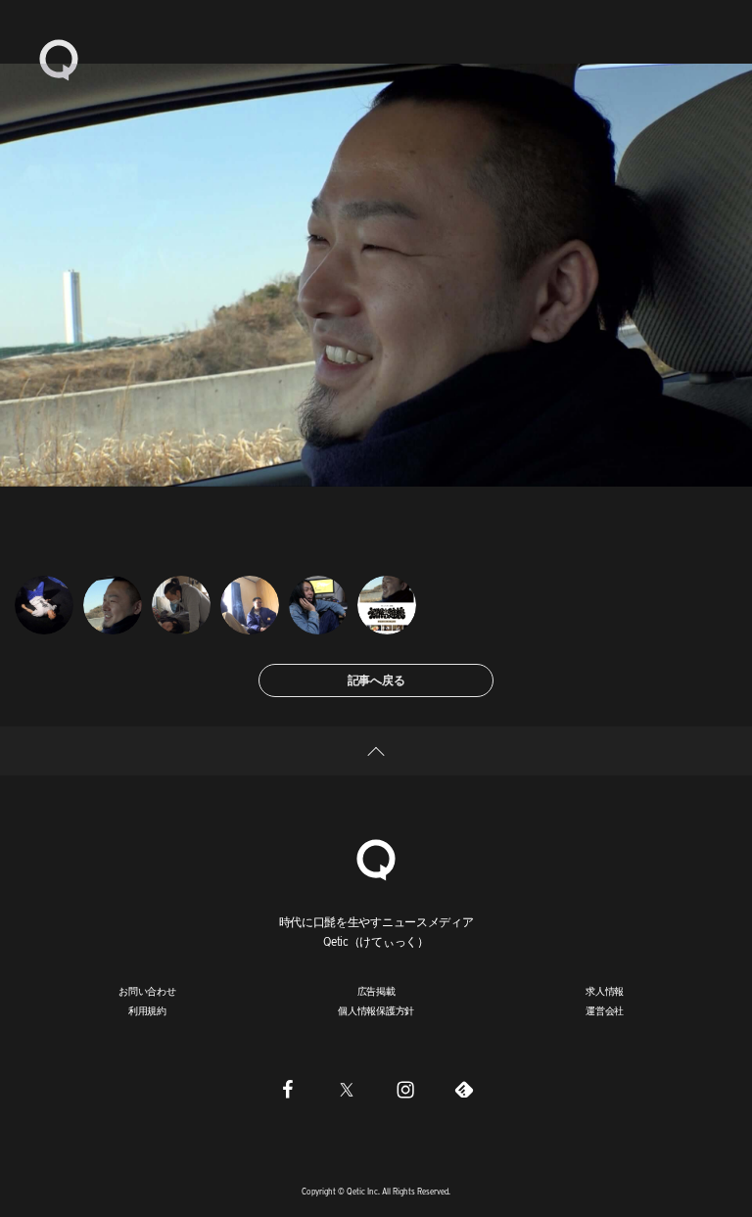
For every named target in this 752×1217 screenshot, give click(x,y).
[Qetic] (58, 58)
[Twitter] (346, 1089)
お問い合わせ (147, 991)
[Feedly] (464, 1089)
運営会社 (605, 1010)
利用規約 (147, 1010)
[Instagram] (405, 1089)
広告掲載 (376, 991)
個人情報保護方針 (376, 1010)
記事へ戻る (376, 680)
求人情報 (605, 991)
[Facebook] (287, 1089)
